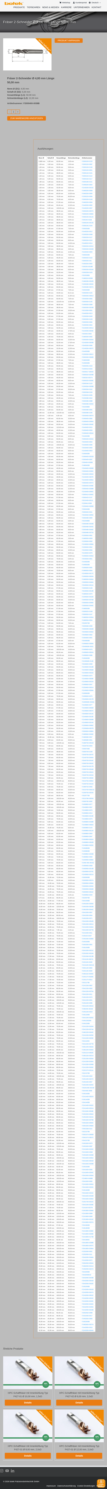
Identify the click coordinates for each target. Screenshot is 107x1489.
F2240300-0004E (87, 331)
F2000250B (86, 255)
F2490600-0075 (87, 696)
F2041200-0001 (87, 1000)
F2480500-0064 (87, 570)
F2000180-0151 (87, 182)
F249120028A (86, 1020)
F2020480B (86, 521)
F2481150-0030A (87, 974)
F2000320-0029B (87, 375)
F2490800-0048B (87, 822)
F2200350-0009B (87, 386)
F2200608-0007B (87, 728)
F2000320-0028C (88, 380)
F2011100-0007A (87, 959)
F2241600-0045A (87, 1184)
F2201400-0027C (88, 1079)
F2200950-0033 (87, 895)
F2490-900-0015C (88, 863)
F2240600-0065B (87, 708)
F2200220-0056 (87, 196)
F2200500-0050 (87, 541)
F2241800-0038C (88, 1231)
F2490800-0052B (87, 842)
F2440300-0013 (87, 313)
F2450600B (86, 658)
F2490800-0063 (87, 833)
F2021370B (86, 1073)
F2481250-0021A (87, 1055)
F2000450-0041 (87, 512)
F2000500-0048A (87, 602)
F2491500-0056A (87, 1114)
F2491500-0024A (87, 1117)
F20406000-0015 (87, 646)
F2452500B (86, 1321)
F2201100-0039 (87, 962)
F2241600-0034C (88, 1172)
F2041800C (86, 1240)
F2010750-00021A (88, 790)
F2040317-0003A (87, 372)
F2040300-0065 (87, 299)
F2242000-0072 (87, 1260)
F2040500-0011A (87, 585)
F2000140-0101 (87, 173)
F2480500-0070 (87, 594)
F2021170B (85, 982)
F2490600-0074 (87, 676)
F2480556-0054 (87, 620)
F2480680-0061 (87, 740)
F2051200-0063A (87, 1047)
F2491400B (86, 1093)
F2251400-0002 (87, 1076)
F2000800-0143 (87, 828)
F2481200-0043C (88, 1032)
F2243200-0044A (87, 1330)
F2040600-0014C (88, 714)
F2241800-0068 (87, 1213)
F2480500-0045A (87, 579)
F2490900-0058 (87, 866)
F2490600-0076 (87, 649)
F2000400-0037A (87, 483)
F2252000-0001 (87, 1251)
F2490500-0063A (87, 576)
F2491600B (86, 1167)
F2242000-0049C (88, 1301)
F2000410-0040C (88, 494)
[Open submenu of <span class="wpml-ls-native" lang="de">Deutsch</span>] (100, 2)
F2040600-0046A (87, 632)
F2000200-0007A (87, 211)
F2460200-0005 (87, 193)
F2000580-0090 (87, 626)
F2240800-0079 (87, 819)
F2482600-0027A (87, 1324)
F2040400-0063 (87, 442)
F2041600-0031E (87, 1193)
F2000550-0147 (87, 614)
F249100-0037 (87, 936)
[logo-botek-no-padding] (14, 3)
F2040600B (86, 640)
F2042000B (86, 1272)
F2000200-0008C (88, 214)
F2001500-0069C (88, 1123)
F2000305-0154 (87, 366)
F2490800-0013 (87, 813)
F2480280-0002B (87, 281)
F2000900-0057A (87, 880)
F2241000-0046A (87, 927)
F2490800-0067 (87, 836)
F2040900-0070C (88, 871)
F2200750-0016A (87, 784)
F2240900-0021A (87, 874)
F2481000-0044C (88, 909)
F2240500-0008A (87, 544)
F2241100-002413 (88, 965)
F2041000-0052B (87, 921)
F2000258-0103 (87, 272)
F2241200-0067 (87, 985)
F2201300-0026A (87, 1058)
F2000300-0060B (87, 357)
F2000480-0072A (87, 532)
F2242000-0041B (87, 1289)
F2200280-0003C (88, 284)
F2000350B (86, 228)
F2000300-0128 (87, 319)
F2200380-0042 (87, 398)
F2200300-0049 (87, 316)
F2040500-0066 (87, 550)
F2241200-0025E (87, 1038)
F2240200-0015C (88, 187)
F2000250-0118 (87, 258)
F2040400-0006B (87, 468)
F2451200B (86, 1015)
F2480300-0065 (87, 337)
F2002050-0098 (87, 1313)
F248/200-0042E (87, 1009)
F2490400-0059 (87, 430)
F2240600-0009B (87, 719)
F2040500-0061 (87, 559)
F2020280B (86, 275)
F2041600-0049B (87, 1164)
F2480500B (86, 608)
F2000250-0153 (87, 240)
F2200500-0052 (87, 547)
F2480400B (86, 465)
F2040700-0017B (87, 766)
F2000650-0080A (87, 731)
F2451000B (86, 947)
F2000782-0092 (87, 801)
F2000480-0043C (88, 527)
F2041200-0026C (88, 1017)
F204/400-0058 (87, 1091)
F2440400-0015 (87, 427)
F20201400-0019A (88, 1088)
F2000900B (86, 877)
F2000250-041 (87, 261)
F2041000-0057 (87, 912)
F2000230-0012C (88, 217)
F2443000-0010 (87, 1327)
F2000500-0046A (87, 582)
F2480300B (86, 360)
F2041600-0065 (87, 1181)
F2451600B (86, 1190)
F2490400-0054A (87, 433)
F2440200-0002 (87, 205)
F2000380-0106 (87, 413)
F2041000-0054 (87, 915)
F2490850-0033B (87, 854)
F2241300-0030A (87, 1061)
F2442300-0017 (87, 1316)
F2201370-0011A (87, 1070)
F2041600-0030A (87, 1199)
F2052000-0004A (87, 1263)
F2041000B (86, 901)
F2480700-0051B (87, 743)
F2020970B (86, 898)
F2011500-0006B (87, 1111)
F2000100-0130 (87, 167)
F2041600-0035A (87, 1158)
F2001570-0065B (87, 1134)
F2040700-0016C (88, 760)
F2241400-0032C (88, 1105)
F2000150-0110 (87, 176)
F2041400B (86, 1102)
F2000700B (86, 749)
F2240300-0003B (87, 342)
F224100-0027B (87, 1207)
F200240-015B (87, 220)
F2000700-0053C (88, 763)
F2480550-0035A (87, 617)
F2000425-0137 (87, 497)
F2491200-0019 (87, 1012)
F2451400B (86, 1099)
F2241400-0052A (87, 1096)
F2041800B (86, 1225)
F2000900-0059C (88, 886)
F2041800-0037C (88, 1245)
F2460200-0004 (87, 202)
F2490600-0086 (87, 655)
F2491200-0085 (87, 1003)
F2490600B (86, 693)
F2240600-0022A (87, 681)
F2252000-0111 (87, 1254)
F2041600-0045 (87, 1169)
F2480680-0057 (87, 737)
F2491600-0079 (87, 1143)
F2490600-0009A (87, 643)
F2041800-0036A (87, 1248)
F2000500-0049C (88, 605)
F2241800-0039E (87, 1234)
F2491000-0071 (87, 918)
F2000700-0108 (87, 752)
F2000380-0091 (87, 410)
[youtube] (7, 1470)
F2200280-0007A (87, 287)
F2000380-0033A (87, 404)
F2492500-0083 (87, 1318)
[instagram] (1, 1470)
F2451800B (86, 1228)
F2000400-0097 (87, 459)
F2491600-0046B (87, 1155)
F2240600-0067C (88, 711)
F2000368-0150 (87, 392)
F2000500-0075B (87, 600)
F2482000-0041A (87, 1266)
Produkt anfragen (69, 40)
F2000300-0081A (87, 296)
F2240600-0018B (87, 667)
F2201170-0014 (87, 979)
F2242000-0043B (87, 1310)
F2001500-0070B (87, 1120)
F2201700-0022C (88, 1202)
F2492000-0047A (87, 1269)
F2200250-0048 (87, 234)
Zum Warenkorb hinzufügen (26, 118)
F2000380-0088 (87, 401)
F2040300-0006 (87, 345)
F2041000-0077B (87, 930)
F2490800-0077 (87, 804)
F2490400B (86, 453)
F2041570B (86, 1140)
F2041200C (86, 1041)
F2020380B (86, 407)
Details (28, 1402)
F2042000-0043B (87, 1278)
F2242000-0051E (87, 1295)
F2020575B (86, 623)
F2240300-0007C (88, 348)
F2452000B (86, 1286)
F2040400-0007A (87, 415)
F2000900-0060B (87, 889)
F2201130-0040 (87, 971)
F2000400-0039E (87, 486)
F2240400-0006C (88, 491)
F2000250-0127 (87, 237)
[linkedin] (12, 1470)
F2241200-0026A (87, 1026)
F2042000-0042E (87, 1283)
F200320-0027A (87, 377)
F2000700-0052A (87, 772)
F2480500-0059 (87, 538)
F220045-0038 (87, 503)
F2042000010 (86, 1275)
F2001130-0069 (87, 968)
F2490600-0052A (87, 652)
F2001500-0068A (87, 1126)
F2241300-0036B (87, 1064)
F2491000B (86, 941)
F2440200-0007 (87, 208)
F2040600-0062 (87, 635)
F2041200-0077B (87, 1044)
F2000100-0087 (87, 164)
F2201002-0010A (87, 953)
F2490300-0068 (87, 304)
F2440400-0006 (87, 445)
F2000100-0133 (87, 161)
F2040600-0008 (87, 664)
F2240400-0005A (87, 480)
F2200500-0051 (87, 535)
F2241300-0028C (88, 1067)
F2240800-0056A (87, 825)
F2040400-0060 (87, 448)
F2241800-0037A (87, 1222)
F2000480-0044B (87, 524)
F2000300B (86, 290)
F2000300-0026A (87, 339)
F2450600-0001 (87, 638)
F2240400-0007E (87, 477)
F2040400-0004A (87, 474)
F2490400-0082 (87, 418)
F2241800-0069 (87, 1216)
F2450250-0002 (87, 263)
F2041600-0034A (87, 1175)
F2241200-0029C (88, 1035)
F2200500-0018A (87, 597)
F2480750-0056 (87, 787)
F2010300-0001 (87, 310)
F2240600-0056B (87, 670)
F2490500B (86, 564)
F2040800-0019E (87, 816)
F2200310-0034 (87, 369)
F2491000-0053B (87, 906)
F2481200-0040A (87, 1050)
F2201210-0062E (87, 1053)
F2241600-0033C (88, 1149)
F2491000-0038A (87, 939)
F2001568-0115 (87, 1129)
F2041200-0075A (87, 991)
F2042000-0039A (87, 1307)
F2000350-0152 (87, 389)
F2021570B (86, 1131)
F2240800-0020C (88, 845)
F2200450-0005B (87, 506)
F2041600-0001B (87, 1161)
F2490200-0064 (87, 185)
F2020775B (86, 795)
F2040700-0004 (87, 746)
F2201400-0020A (87, 1085)
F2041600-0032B (87, 1196)
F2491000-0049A (87, 904)
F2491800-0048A (87, 1210)
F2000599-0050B (87, 629)
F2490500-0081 (87, 567)
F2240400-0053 (87, 451)
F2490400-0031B (87, 456)
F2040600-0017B (87, 699)
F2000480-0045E (87, 529)
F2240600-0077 (87, 705)
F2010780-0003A (87, 798)
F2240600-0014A (87, 722)
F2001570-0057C (88, 1137)
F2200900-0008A (87, 860)
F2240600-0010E (87, 716)
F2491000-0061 (87, 944)
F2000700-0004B (87, 769)
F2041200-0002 (87, 988)
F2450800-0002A (87, 839)
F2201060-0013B (87, 956)
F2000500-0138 (87, 588)
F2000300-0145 (87, 301)
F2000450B (86, 509)
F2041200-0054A (87, 1006)
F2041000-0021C (88, 950)
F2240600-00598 (87, 678)
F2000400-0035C (88, 471)
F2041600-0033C (88, 1187)
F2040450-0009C (88, 515)
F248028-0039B (87, 278)
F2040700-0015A (87, 775)
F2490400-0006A (87, 421)
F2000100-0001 (87, 170)
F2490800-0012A (87, 830)
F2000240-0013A (87, 223)
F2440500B (86, 562)
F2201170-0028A (87, 977)
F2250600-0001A (87, 687)
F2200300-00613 (87, 354)
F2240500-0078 (87, 553)
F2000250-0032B (87, 249)
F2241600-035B (87, 1152)
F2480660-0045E (87, 734)
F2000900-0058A (87, 883)
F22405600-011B (87, 661)
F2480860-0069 (87, 857)
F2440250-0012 (87, 231)
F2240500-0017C (88, 573)
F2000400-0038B (87, 489)
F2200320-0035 (87, 395)
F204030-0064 (87, 334)
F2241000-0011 (87, 933)
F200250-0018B (87, 266)
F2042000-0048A (87, 1257)
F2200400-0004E (87, 424)
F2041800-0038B (87, 1243)
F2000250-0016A (87, 269)
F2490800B (86, 851)
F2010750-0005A (87, 781)
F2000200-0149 (87, 199)
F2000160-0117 (87, 179)
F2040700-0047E (87, 754)
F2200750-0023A (87, 792)
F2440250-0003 (87, 252)
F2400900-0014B (87, 868)
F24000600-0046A (88, 702)
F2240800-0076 (87, 810)
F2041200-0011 (87, 994)
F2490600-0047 (87, 684)
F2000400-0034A (87, 439)
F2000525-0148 (87, 611)
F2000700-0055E (87, 778)
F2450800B (86, 848)
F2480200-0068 (87, 190)
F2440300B (86, 351)
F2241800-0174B (87, 1237)
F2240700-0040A (87, 757)
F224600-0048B (87, 1178)
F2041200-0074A (87, 1029)
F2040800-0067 (87, 807)
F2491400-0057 (87, 1082)
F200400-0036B (87, 462)
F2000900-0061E (87, 892)
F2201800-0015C (88, 1219)
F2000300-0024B (87, 307)
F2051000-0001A (87, 924)
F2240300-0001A (87, 328)
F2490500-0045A (87, 556)
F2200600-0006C (88, 725)
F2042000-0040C (88, 1304)
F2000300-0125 (87, 293)
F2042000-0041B (87, 1281)
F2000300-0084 (87, 322)
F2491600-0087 (87, 1146)
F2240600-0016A (87, 673)
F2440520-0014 (87, 243)
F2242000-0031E (87, 1298)
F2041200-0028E (87, 1205)
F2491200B (86, 1023)
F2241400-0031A (87, 1108)
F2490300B (86, 363)
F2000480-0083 (87, 518)
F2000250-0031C (88, 246)
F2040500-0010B (87, 591)
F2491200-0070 (87, 997)
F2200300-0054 (87, 325)
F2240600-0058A (87, 690)
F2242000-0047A (87, 1292)
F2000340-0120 (87, 383)
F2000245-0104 (87, 225)
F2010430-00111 (87, 500)
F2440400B (86, 436)
